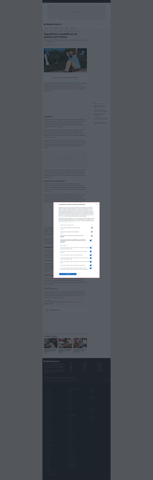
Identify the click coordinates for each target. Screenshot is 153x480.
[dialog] (76, 240)
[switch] (91, 227)
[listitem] (76, 225)
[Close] (97, 204)
